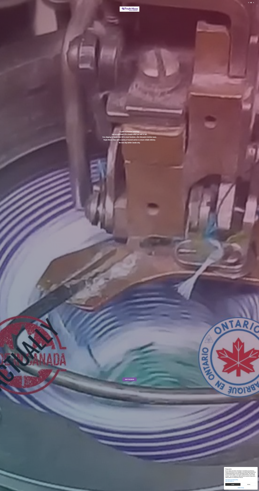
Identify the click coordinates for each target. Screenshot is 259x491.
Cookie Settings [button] (241, 487)
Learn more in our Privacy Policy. (231, 479)
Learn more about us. (229, 481)
